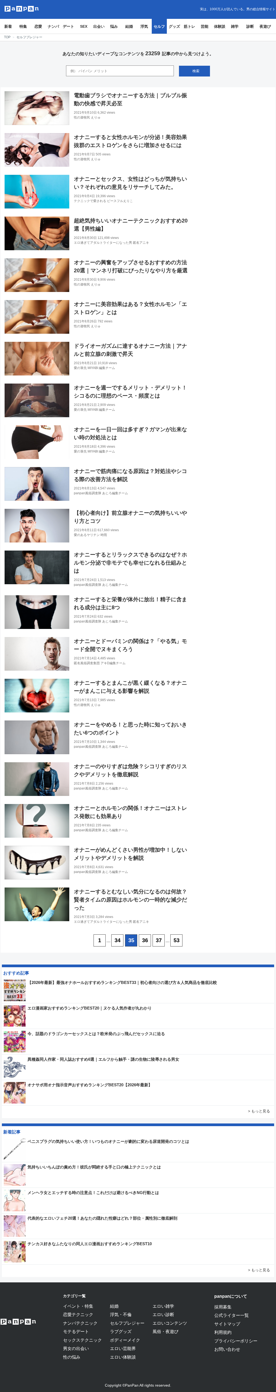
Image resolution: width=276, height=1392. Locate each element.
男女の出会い (76, 1348)
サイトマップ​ (227, 1323)
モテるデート (76, 1331)
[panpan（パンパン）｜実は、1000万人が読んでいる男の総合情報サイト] (22, 8)
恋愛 (38, 26)
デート (68, 26)
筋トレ (189, 26)
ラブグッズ (121, 1331)
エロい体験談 (123, 1357)
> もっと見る (259, 1111)
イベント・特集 (78, 1306)
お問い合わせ (227, 1349)
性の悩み (71, 1357)
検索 (195, 71)
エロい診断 (163, 1314)
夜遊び (265, 26)
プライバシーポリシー (235, 1340)
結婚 (129, 26)
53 (177, 940)
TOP (7, 37)
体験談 (219, 26)
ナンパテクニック (80, 1323)
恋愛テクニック (78, 1314)
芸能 (204, 26)
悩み (114, 26)
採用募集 (223, 1306)
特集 (23, 26)
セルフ (159, 26)
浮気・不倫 (121, 1314)
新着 (8, 26)
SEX (83, 26)
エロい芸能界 (123, 1348)
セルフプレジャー (127, 1323)
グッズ (174, 26)
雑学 (235, 26)
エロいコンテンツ (170, 1323)
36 (145, 940)
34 (117, 940)
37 (159, 940)
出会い (99, 26)
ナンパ (53, 26)
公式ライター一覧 (231, 1315)
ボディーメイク (125, 1340)
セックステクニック (82, 1340)
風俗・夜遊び (165, 1331)
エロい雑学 (163, 1306)
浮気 (144, 26)
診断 (250, 26)
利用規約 (223, 1332)
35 (131, 940)
